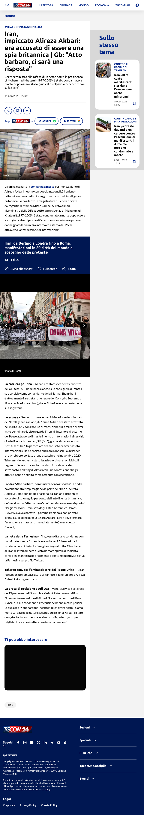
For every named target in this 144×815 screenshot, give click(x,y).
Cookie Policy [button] (49, 805)
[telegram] (52, 742)
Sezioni (85, 727)
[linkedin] (45, 742)
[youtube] (59, 742)
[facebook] (18, 742)
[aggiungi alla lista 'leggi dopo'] (18, 110)
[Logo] (23, 5)
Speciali (85, 740)
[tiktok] (65, 742)
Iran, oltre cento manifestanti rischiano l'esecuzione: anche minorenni (123, 85)
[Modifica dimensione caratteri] (27, 110)
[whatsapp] (32, 742)
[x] (38, 742)
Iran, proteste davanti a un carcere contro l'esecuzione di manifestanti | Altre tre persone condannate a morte (124, 140)
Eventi (84, 778)
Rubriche (86, 753)
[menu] (7, 5)
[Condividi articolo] (8, 110)
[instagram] (25, 742)
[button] (18, 268)
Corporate (9, 805)
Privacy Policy (28, 805)
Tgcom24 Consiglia (93, 765)
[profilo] (137, 5)
